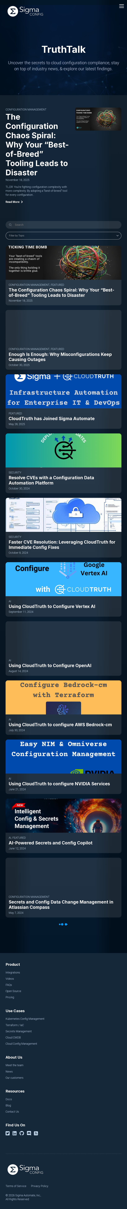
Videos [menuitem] (10, 978)
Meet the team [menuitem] (14, 1065)
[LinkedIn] (15, 1133)
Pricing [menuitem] (10, 997)
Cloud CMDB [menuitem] (13, 1037)
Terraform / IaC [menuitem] (15, 1025)
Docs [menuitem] (9, 1099)
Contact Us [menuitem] (12, 1111)
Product (13, 964)
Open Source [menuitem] (13, 991)
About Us (14, 1057)
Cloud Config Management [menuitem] (21, 1043)
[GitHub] (22, 1133)
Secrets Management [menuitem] (19, 1031)
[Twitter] (8, 1133)
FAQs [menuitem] (9, 984)
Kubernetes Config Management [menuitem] (25, 1018)
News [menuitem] (9, 1071)
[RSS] (36, 1133)
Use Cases (15, 1011)
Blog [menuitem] (8, 1105)
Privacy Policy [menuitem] (39, 1186)
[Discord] (29, 1133)
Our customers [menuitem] (14, 1077)
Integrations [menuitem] (13, 972)
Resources (15, 1091)
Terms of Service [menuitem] (16, 1186)
